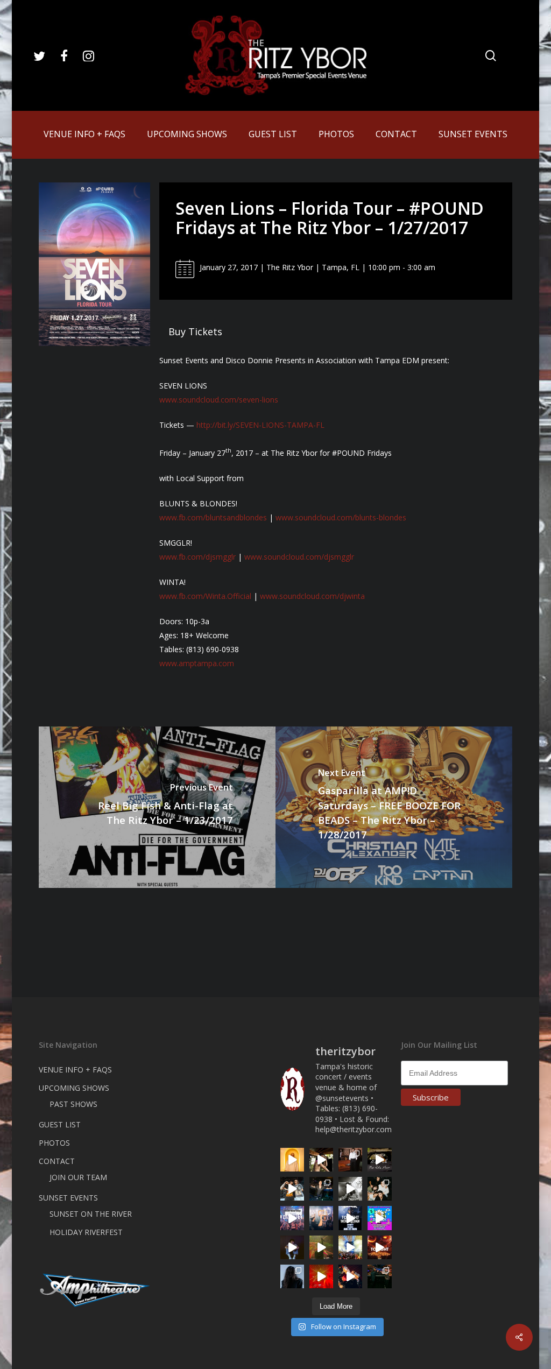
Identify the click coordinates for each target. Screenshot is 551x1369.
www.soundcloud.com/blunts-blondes (341, 517)
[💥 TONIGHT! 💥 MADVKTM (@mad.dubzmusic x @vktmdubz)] (379, 1247)
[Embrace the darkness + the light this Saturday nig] (321, 1276)
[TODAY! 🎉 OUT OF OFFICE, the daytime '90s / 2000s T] (379, 1218)
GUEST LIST (60, 1124)
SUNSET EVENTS (68, 1197)
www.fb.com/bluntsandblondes (213, 517)
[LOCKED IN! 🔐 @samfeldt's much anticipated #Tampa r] (321, 1189)
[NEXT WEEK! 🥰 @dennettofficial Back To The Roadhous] (292, 1247)
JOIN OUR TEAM (78, 1177)
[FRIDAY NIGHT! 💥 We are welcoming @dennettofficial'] (379, 1160)
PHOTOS (54, 1143)
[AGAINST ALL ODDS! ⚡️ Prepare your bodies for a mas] (292, 1189)
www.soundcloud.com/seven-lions (218, 399)
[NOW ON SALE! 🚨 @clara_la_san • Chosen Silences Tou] (292, 1276)
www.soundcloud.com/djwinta (312, 596)
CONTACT (57, 1161)
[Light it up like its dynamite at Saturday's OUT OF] (350, 1276)
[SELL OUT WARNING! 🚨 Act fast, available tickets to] (379, 1276)
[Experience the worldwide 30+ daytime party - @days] (292, 1218)
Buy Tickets (195, 331)
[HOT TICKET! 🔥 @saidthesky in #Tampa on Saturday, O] (292, 1160)
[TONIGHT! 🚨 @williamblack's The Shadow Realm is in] (350, 1218)
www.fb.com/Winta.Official (205, 596)
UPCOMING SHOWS (74, 1088)
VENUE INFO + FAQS (75, 1069)
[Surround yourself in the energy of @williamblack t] (321, 1247)
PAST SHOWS (73, 1104)
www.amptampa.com (196, 663)
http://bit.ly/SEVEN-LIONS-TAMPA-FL (260, 425)
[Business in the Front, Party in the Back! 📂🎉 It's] (350, 1160)
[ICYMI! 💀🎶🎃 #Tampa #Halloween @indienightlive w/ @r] (379, 1189)
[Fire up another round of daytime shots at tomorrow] (350, 1247)
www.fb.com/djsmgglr (197, 557)
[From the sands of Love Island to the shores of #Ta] (321, 1160)
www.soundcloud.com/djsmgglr (299, 557)
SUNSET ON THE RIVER (91, 1214)
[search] (490, 55)
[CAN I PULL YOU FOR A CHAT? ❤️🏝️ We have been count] (321, 1218)
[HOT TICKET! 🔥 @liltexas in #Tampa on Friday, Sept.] (350, 1189)
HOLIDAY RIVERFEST (86, 1232)
